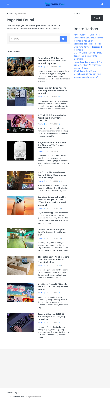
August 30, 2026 (51, 124)
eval (41, 67)
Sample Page (13, 392)
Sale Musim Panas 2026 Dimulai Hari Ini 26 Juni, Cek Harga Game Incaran (53, 287)
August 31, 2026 (51, 67)
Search (77, 13)
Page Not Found (20, 13)
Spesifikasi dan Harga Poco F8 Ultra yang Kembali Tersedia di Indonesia (52, 91)
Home (9, 13)
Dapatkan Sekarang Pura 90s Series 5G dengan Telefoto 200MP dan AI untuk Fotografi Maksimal (52, 201)
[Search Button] (63, 39)
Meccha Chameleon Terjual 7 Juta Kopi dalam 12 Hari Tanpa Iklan (52, 232)
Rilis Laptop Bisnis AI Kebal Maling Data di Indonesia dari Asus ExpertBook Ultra (53, 259)
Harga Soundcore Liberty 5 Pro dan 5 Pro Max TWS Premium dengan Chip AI (52, 145)
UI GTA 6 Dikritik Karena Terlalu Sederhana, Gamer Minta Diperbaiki (52, 118)
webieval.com (19, 396)
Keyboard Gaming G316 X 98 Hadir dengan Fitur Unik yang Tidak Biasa (51, 317)
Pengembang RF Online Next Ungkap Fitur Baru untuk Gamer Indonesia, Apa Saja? (52, 61)
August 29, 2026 (51, 181)
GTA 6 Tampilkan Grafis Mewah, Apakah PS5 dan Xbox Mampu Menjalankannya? (53, 175)
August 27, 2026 (51, 293)
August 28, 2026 (51, 238)
